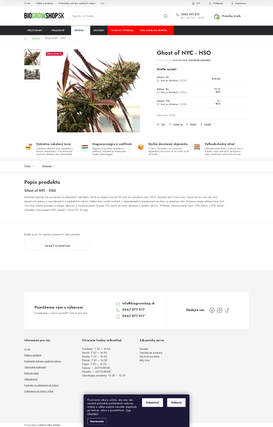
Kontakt (144, 349)
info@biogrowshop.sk (138, 303)
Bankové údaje (31, 373)
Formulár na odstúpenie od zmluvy (41, 385)
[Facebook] (212, 310)
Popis (27, 166)
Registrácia (240, 3)
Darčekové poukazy (151, 353)
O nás (27, 3)
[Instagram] (219, 310)
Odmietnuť (152, 402)
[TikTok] (227, 310)
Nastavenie (97, 421)
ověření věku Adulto (49, 425)
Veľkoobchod (30, 379)
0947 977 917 (189, 14)
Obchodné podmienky (35, 367)
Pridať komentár (57, 246)
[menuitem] (36, 30)
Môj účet (145, 360)
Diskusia (47, 166)
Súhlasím (176, 402)
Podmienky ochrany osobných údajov (77, 3)
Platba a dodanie (44, 3)
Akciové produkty (149, 356)
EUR (198, 3)
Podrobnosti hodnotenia (199, 60)
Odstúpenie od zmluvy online (38, 391)
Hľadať (165, 16)
